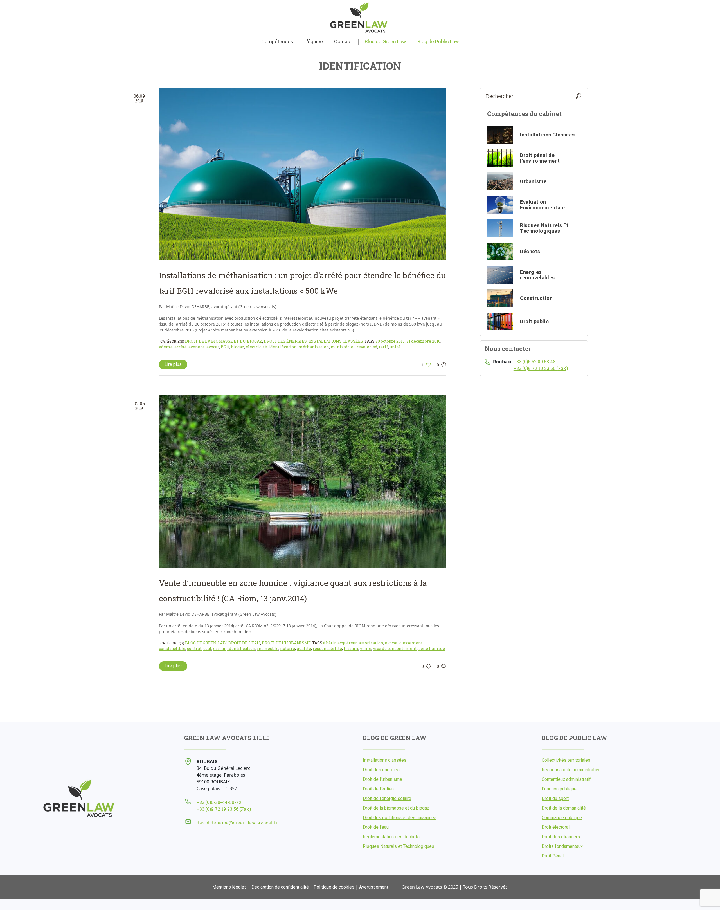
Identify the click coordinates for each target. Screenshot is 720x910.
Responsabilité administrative (571, 769)
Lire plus (173, 364)
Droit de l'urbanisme (286, 642)
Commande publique (562, 817)
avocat (212, 346)
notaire (287, 648)
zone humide (431, 648)
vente (365, 648)
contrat (194, 648)
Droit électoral (556, 827)
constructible (172, 648)
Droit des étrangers (561, 836)
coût (207, 648)
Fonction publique (559, 789)
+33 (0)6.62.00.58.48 (534, 361)
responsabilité (327, 648)
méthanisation (313, 346)
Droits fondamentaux (562, 846)
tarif (383, 346)
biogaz (237, 346)
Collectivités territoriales (566, 760)
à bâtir (329, 642)
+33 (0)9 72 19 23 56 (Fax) (541, 368)
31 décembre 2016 (423, 341)
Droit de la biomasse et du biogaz (223, 341)
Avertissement (373, 887)
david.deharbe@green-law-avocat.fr (237, 823)
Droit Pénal (553, 856)
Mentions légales (229, 887)
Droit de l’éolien (378, 789)
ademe (166, 346)
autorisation (371, 642)
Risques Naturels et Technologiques (398, 846)
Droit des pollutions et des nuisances (399, 817)
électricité (256, 346)
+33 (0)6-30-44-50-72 (219, 802)
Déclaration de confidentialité (280, 887)
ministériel (343, 346)
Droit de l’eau (376, 827)
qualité (304, 648)
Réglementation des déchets (391, 836)
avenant (196, 346)
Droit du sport (555, 798)
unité (395, 346)
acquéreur (347, 642)
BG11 (225, 346)
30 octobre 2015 (390, 341)
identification (283, 346)
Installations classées (336, 341)
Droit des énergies (285, 341)
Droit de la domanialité (564, 808)
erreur (219, 648)
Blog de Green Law (206, 642)
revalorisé (367, 346)
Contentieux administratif (566, 779)
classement (411, 642)
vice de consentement (395, 648)
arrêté (180, 346)
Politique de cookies (334, 887)
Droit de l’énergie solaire (387, 798)
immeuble (267, 648)
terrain (351, 648)
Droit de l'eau (244, 642)
